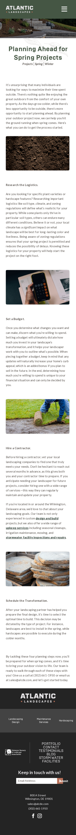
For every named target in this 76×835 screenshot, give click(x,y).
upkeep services (17, 528)
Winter (49, 64)
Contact (51, 747)
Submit (61, 781)
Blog (51, 754)
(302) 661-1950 (38, 808)
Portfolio (51, 744)
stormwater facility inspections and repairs (36, 537)
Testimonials (51, 751)
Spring (39, 64)
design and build (47, 518)
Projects (27, 64)
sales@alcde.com (38, 804)
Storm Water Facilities (51, 759)
